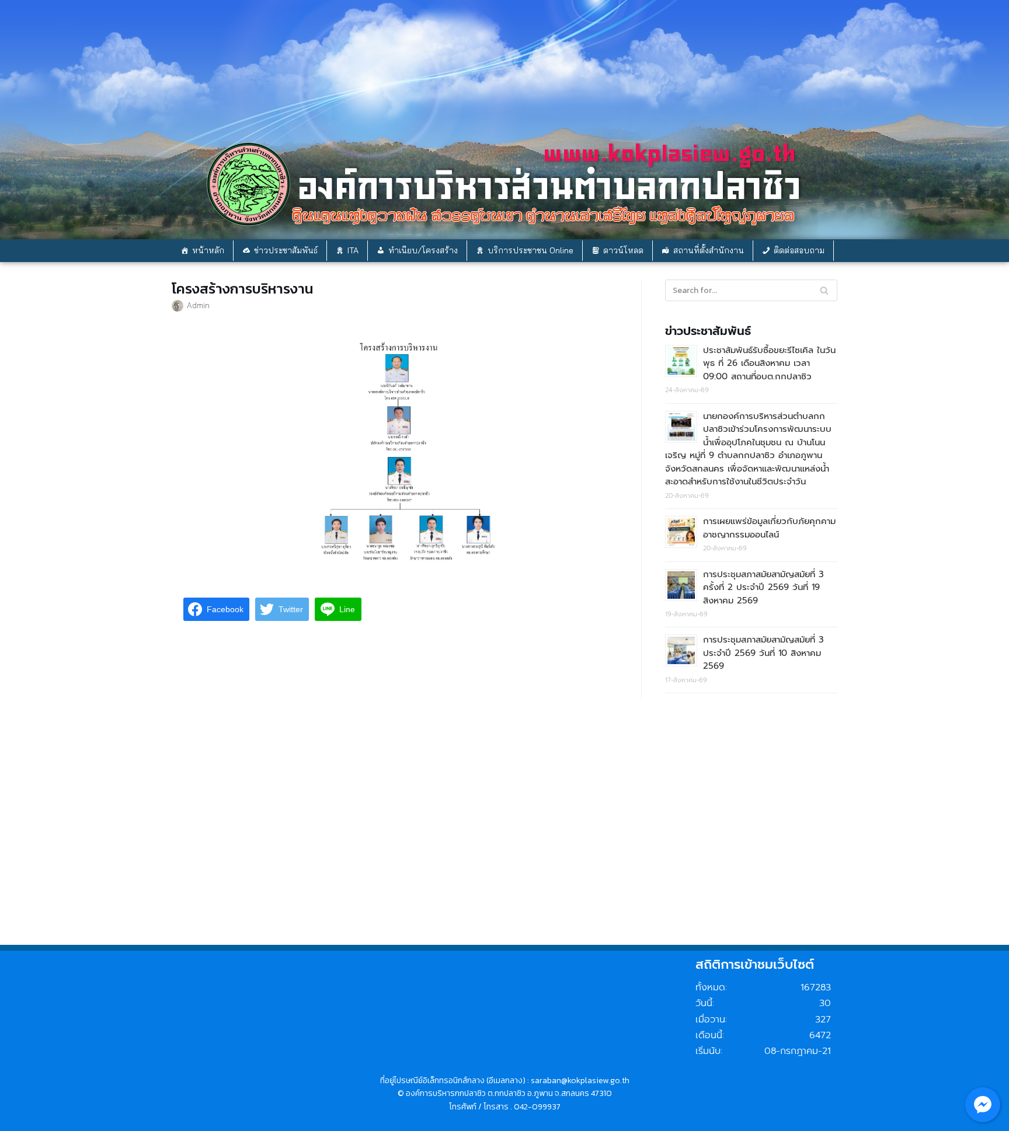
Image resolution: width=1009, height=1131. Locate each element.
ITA (353, 250)
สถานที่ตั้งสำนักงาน (708, 250)
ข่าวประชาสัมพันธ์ (286, 250)
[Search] (824, 290)
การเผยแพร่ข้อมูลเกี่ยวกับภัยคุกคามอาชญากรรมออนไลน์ (769, 528)
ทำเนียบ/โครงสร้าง (423, 250)
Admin (198, 305)
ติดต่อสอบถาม (799, 250)
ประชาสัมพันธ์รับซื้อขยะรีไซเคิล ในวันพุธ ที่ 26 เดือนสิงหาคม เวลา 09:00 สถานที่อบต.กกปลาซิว (769, 363)
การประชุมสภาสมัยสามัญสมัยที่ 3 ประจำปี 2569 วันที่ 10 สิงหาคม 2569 (763, 652)
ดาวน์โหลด (623, 250)
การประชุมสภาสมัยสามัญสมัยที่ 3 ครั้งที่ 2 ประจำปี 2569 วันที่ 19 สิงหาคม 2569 (763, 587)
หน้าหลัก (208, 250)
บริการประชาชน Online (530, 250)
